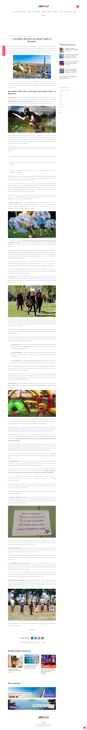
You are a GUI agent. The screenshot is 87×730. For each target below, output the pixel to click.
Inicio (12, 11)
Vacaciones (55, 11)
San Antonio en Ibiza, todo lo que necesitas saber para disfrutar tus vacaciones (31, 667)
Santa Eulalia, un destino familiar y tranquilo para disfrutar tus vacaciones (71, 71)
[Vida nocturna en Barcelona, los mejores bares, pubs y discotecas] (61, 63)
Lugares (30, 11)
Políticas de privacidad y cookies (43, 724)
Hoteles (65, 11)
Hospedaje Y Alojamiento (20, 11)
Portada (9, 36)
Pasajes (43, 15)
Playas (70, 11)
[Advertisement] (43, 26)
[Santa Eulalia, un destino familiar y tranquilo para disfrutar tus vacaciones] (61, 70)
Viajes (60, 11)
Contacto (43, 721)
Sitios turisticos (36, 11)
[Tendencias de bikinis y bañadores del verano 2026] (61, 49)
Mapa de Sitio (43, 723)
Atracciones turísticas (46, 11)
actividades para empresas (42, 189)
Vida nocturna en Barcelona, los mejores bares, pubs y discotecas (48, 671)
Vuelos (74, 11)
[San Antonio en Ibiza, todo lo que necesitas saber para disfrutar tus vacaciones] (61, 55)
